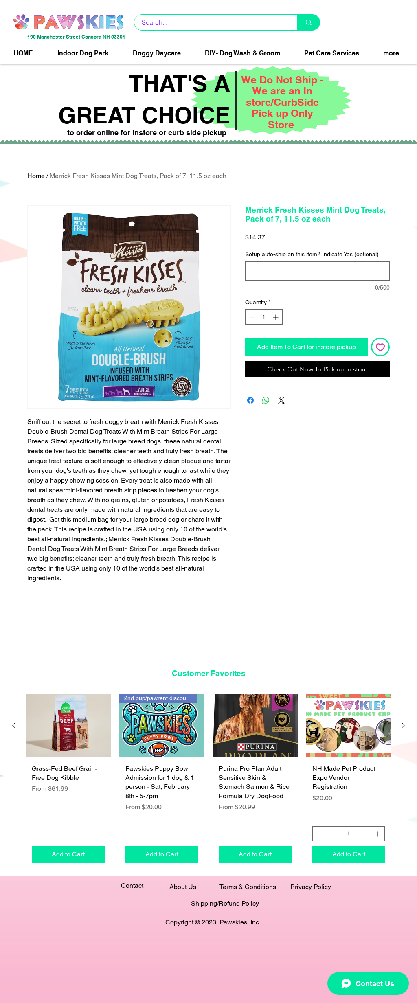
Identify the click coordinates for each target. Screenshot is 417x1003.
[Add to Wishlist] (380, 347)
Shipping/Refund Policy (225, 903)
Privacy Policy (310, 887)
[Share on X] (281, 400)
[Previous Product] (14, 725)
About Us (182, 887)
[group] (208, 781)
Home (36, 176)
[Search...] (308, 22)
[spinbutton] (264, 317)
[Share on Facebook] (250, 400)
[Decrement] (251, 317)
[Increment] (276, 317)
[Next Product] (403, 725)
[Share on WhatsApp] (266, 400)
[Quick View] (68, 725)
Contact (132, 885)
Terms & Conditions (247, 887)
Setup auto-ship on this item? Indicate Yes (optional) (312, 254)
